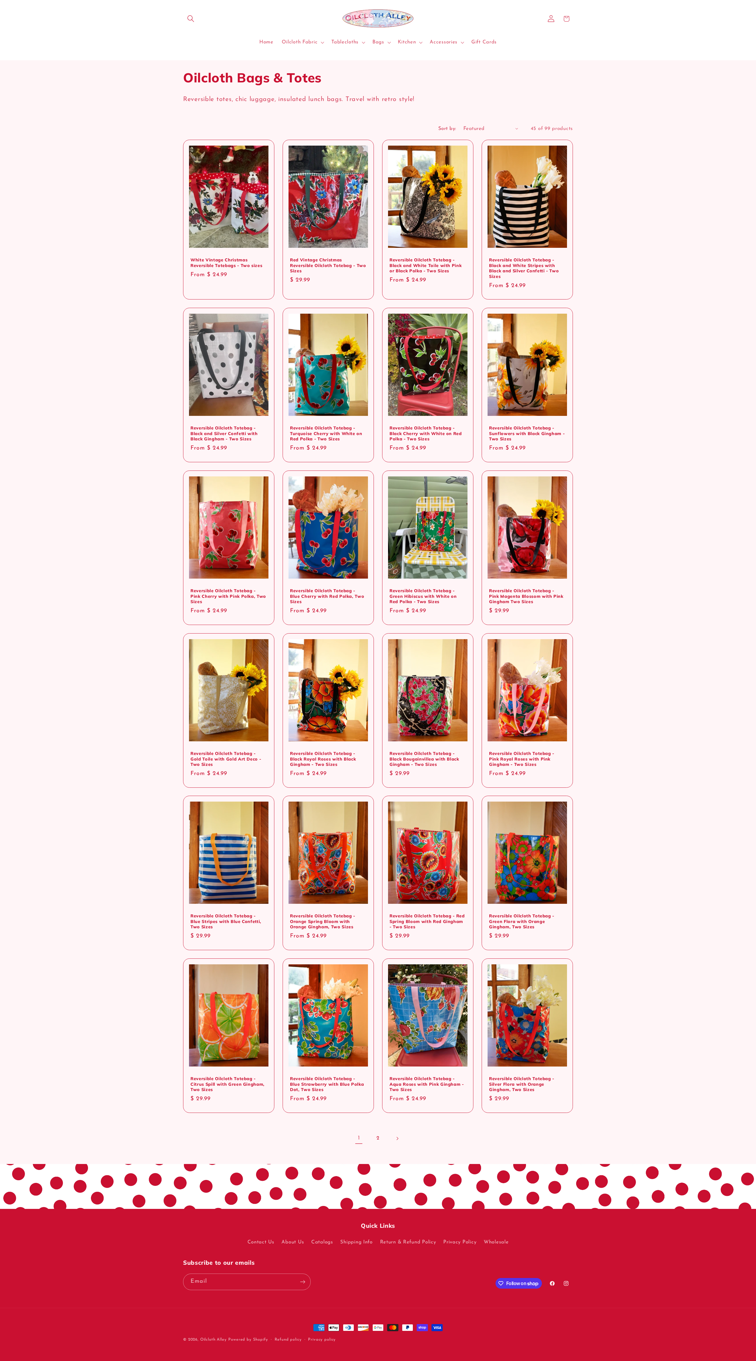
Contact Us (260, 1242)
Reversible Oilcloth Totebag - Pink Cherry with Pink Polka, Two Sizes (228, 596)
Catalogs (322, 1242)
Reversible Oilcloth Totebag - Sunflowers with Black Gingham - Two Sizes (527, 433)
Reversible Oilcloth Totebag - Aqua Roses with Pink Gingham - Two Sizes (427, 1084)
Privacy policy (322, 1340)
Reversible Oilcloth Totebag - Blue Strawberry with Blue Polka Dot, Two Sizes (327, 1084)
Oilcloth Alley (213, 1340)
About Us (292, 1242)
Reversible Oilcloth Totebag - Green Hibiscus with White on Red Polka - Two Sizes (423, 596)
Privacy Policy (459, 1242)
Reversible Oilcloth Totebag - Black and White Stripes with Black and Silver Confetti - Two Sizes (524, 268)
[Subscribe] (302, 1282)
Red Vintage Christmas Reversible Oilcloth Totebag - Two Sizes (328, 265)
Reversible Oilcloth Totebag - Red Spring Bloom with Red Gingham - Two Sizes (427, 921)
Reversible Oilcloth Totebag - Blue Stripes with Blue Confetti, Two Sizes (225, 921)
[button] (191, 19)
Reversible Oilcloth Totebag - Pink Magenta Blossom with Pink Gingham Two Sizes (526, 596)
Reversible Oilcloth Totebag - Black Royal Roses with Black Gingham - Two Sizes (323, 759)
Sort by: (447, 128)
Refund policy (288, 1340)
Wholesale (496, 1242)
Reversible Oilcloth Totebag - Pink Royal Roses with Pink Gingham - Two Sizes (521, 759)
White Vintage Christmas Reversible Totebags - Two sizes (226, 262)
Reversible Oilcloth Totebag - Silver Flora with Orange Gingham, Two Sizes (521, 1084)
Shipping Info (356, 1242)
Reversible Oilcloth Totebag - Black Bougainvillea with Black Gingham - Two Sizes (424, 759)
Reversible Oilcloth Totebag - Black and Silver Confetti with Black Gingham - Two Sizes (224, 433)
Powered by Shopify (248, 1340)
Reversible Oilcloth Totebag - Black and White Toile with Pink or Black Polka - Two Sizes (426, 265)
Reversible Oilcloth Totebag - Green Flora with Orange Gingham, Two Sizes (521, 921)
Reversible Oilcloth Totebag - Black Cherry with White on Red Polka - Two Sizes (426, 433)
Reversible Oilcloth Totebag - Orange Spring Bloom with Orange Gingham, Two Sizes (322, 921)
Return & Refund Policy (408, 1242)
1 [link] (359, 1138)
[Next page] (397, 1138)
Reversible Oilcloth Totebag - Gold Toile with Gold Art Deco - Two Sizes (225, 759)
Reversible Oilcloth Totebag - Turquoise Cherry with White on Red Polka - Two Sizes (326, 433)
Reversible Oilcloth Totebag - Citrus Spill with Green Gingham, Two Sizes (227, 1084)
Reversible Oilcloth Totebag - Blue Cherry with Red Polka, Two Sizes (327, 596)
